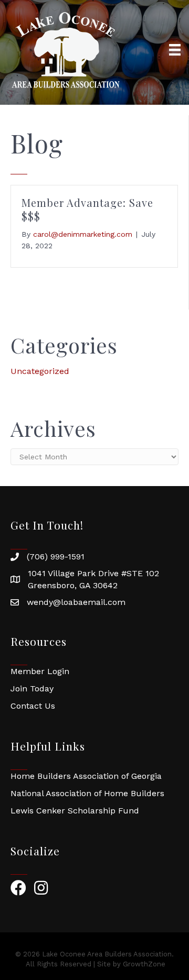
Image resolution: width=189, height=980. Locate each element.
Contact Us (32, 706)
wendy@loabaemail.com (76, 602)
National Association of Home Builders (87, 793)
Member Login (39, 671)
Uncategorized (39, 371)
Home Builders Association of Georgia (86, 776)
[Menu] (175, 50)
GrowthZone (144, 964)
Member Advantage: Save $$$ (87, 209)
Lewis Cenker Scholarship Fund (74, 811)
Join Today (32, 688)
